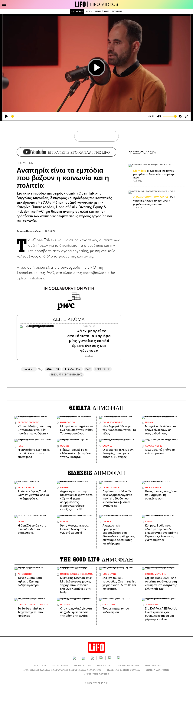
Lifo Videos (29, 369)
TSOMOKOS (102, 369)
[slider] (78, 116)
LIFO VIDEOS (104, 4)
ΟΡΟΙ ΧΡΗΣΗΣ (153, 665)
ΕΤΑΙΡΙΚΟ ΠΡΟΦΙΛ (129, 665)
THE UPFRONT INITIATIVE (66, 374)
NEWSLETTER (82, 665)
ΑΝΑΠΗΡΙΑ (53, 369)
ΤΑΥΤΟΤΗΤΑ (39, 665)
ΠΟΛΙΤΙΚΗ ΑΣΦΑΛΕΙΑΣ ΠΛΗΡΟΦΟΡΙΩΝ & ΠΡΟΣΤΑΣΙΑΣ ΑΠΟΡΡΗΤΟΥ (62, 669)
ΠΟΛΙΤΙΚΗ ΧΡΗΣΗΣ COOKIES (123, 669)
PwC (88, 369)
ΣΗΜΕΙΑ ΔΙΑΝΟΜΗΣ (157, 669)
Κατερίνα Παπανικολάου (29, 231)
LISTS (106, 11)
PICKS (89, 11)
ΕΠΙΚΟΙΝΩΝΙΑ (60, 665)
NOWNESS (117, 11)
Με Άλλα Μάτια (72, 369)
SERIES (98, 11)
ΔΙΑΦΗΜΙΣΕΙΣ (104, 665)
